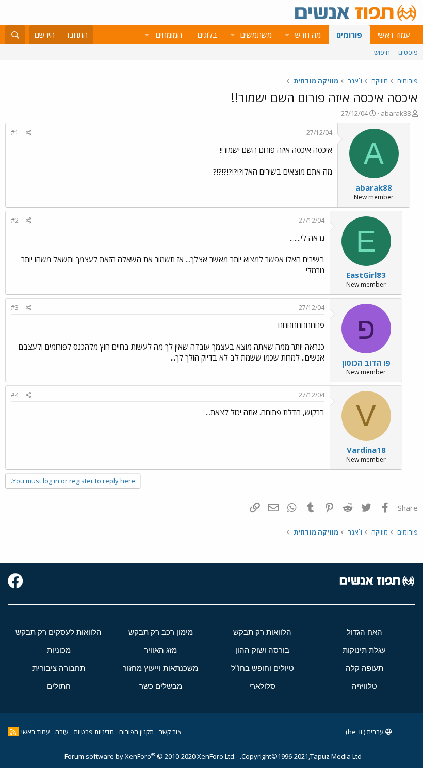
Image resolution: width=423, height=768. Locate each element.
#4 (15, 394)
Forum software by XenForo (150, 756)
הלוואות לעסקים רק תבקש (58, 632)
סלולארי (262, 686)
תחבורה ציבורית (58, 668)
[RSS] (13, 731)
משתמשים (256, 34)
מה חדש (308, 34)
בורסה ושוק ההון (262, 650)
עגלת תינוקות (364, 650)
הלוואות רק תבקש (262, 632)
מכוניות (59, 650)
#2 (15, 220)
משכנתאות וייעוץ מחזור (160, 668)
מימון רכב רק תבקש (160, 632)
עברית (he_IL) (365, 731)
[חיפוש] (15, 34)
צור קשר (170, 731)
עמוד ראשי (394, 34)
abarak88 (396, 113)
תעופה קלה (364, 668)
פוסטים (408, 52)
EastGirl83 (366, 275)
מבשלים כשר (160, 686)
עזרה (62, 731)
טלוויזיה (364, 686)
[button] (287, 34)
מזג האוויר (160, 650)
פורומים (349, 34)
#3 (15, 307)
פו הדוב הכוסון (366, 362)
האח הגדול (364, 632)
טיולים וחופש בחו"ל (262, 668)
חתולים (59, 686)
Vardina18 (366, 450)
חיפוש (382, 52)
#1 (15, 132)
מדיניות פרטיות (94, 731)
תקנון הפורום (136, 731)
